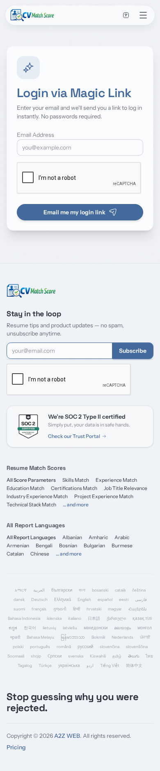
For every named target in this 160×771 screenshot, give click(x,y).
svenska (75, 656)
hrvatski (94, 609)
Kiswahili (98, 656)
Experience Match (116, 480)
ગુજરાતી (59, 609)
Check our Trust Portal (74, 436)
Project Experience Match (103, 496)
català (120, 590)
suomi (19, 609)
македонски (95, 627)
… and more (76, 504)
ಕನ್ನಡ (13, 627)
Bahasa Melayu (40, 637)
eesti (123, 599)
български (61, 590)
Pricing (16, 747)
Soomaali (15, 656)
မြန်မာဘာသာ (73, 637)
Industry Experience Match (37, 496)
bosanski (100, 590)
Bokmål (98, 637)
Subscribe (132, 350)
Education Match (25, 488)
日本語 (94, 618)
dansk (19, 599)
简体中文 (134, 665)
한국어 (30, 627)
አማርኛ (21, 590)
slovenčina (109, 646)
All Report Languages (31, 537)
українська (69, 665)
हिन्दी (76, 609)
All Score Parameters (31, 480)
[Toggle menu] (143, 15)
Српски (55, 656)
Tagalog (25, 665)
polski (18, 646)
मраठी (15, 637)
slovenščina (137, 646)
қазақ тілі (142, 618)
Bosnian (68, 545)
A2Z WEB (67, 735)
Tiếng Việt (109, 665)
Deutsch (39, 599)
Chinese (39, 554)
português (40, 646)
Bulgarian (94, 545)
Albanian (72, 537)
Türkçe (45, 665)
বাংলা (82, 590)
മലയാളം (122, 627)
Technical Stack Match (31, 504)
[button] (126, 15)
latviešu (70, 627)
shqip (36, 656)
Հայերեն (137, 609)
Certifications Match (74, 488)
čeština (139, 590)
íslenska (54, 618)
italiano (74, 618)
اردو (90, 665)
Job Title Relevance (125, 488)
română (64, 646)
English (84, 599)
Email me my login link (74, 212)
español (105, 599)
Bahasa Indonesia (24, 618)
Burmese (122, 545)
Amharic (98, 537)
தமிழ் (116, 656)
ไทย (149, 656)
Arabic (121, 537)
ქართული (116, 618)
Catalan (15, 554)
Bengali (44, 545)
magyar (115, 609)
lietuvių (49, 627)
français (39, 609)
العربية (39, 590)
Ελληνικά (62, 599)
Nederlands (122, 637)
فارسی (141, 599)
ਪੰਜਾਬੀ (145, 637)
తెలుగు (133, 656)
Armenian (18, 545)
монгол (144, 627)
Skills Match (75, 480)
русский (85, 646)
